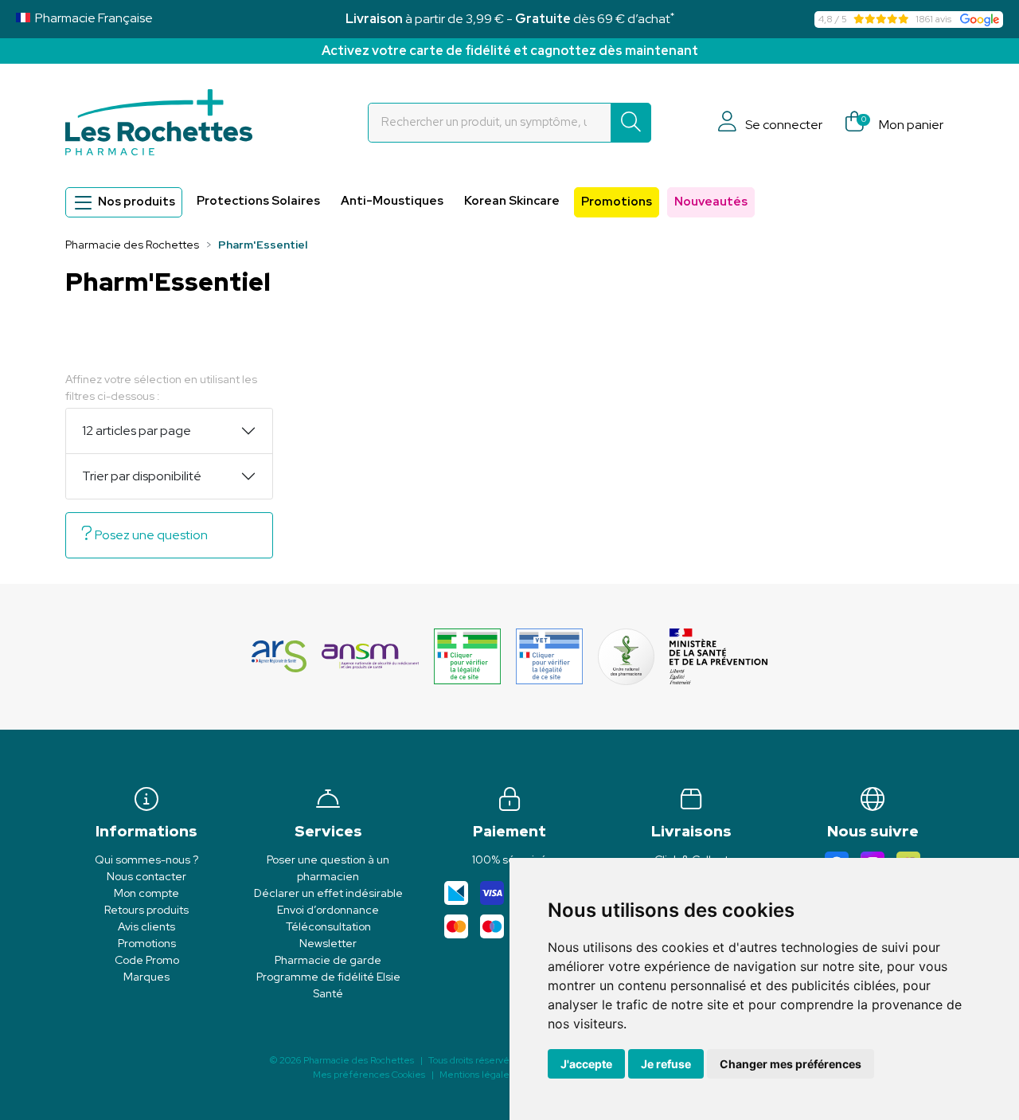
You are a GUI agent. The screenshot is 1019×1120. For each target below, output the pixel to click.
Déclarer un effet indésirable (328, 893)
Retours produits (146, 910)
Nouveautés (711, 202)
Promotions (616, 202)
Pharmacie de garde (328, 960)
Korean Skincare (512, 201)
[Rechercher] (631, 123)
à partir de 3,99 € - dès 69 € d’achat (510, 18)
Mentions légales (476, 1074)
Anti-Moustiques (392, 201)
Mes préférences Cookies (369, 1074)
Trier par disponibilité (141, 476)
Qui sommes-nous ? (146, 859)
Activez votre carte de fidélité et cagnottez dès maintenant (510, 50)
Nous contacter (146, 876)
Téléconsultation (328, 926)
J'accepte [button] (586, 1064)
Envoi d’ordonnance (328, 910)
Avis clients (146, 926)
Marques (146, 976)
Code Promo (147, 960)
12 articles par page (136, 430)
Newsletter (328, 943)
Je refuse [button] (666, 1064)
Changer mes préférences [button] (790, 1064)
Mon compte (146, 893)
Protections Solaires (258, 201)
